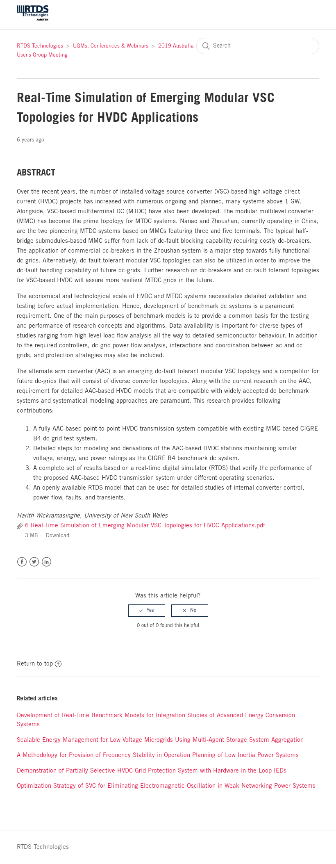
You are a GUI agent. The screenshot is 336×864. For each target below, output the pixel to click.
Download (57, 535)
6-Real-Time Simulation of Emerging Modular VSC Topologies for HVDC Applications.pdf (145, 526)
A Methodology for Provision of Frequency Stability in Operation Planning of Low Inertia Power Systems (158, 755)
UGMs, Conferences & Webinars (110, 46)
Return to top (35, 664)
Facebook (22, 562)
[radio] (146, 610)
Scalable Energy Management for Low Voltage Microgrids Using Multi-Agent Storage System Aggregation (160, 740)
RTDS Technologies (40, 46)
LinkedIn (46, 562)
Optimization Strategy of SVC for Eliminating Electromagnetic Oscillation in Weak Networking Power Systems (166, 786)
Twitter (34, 562)
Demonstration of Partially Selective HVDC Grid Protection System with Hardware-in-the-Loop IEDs (151, 771)
